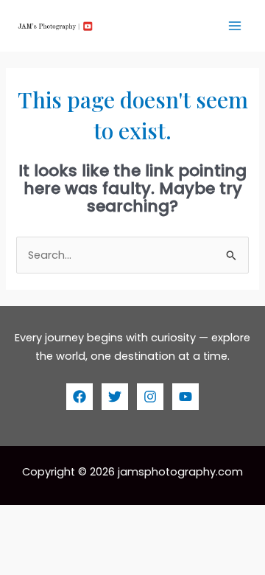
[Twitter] (115, 396)
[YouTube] (185, 396)
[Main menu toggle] (234, 25)
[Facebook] (79, 396)
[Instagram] (150, 396)
